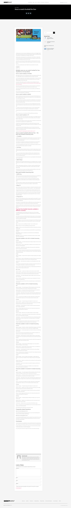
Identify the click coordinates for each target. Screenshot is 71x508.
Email (17, 480)
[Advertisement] (35, 25)
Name (17, 477)
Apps (33, 2)
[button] (26, 13)
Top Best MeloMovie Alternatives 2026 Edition (50, 38)
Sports (18, 7)
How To (36, 2)
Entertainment (46, 2)
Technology (42, 2)
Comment (17, 468)
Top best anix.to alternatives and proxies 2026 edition (50, 49)
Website (17, 483)
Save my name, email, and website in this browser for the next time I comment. (28, 486)
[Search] (54, 33)
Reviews (38, 2)
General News (30, 2)
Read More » (48, 39)
